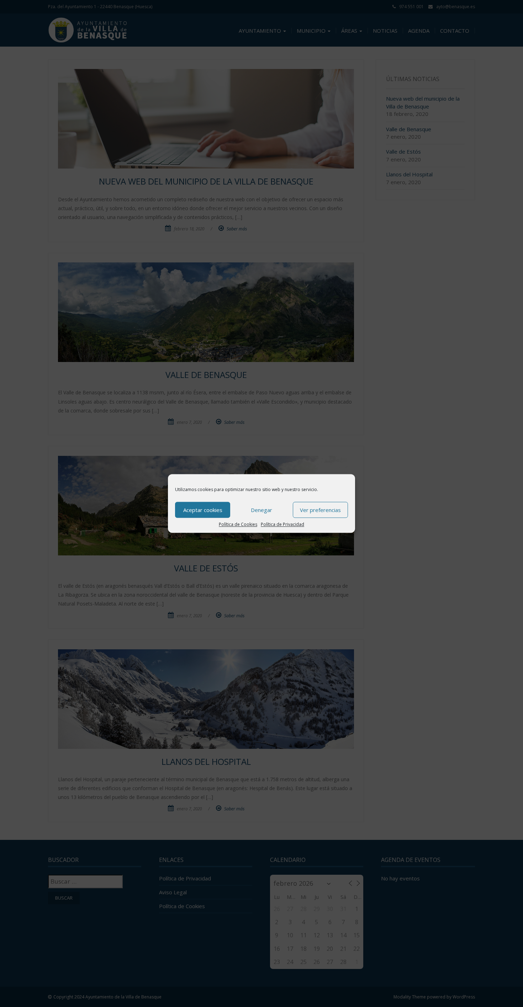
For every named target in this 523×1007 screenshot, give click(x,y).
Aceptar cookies (202, 509)
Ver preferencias (320, 509)
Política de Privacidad (282, 524)
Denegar (261, 509)
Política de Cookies (238, 524)
